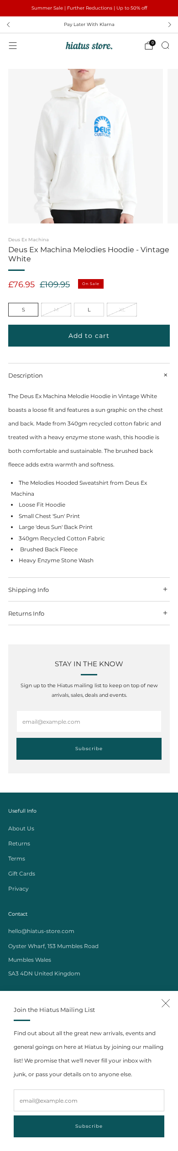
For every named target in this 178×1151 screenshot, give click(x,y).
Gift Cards (21, 873)
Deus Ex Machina (28, 240)
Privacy (18, 888)
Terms (16, 858)
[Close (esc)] (165, 1003)
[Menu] (12, 45)
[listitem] (89, 8)
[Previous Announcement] (8, 24)
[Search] (165, 45)
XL (122, 309)
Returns (19, 843)
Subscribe (89, 1126)
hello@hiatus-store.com (41, 931)
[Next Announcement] (169, 24)
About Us (21, 828)
